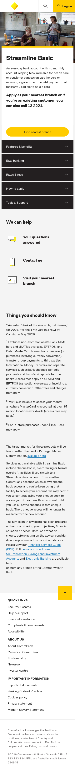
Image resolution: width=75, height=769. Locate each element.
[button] (4, 6)
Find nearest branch (37, 132)
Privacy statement (20, 703)
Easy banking (15, 160)
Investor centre (18, 670)
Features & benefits (19, 146)
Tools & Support (17, 202)
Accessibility (16, 631)
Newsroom (15, 664)
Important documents (22, 685)
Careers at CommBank (23, 652)
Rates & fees (14, 174)
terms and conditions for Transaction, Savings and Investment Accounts (33, 553)
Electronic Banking (38, 558)
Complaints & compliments (26, 625)
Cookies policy (17, 697)
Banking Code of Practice (25, 691)
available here (37, 455)
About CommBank (20, 646)
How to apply (15, 188)
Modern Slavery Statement (26, 709)
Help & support (18, 613)
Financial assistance (21, 619)
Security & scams (19, 606)
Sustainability (17, 658)
